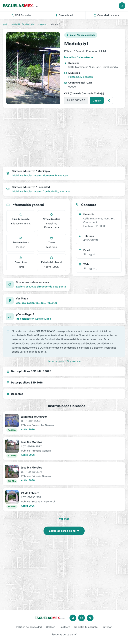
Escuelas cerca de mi (62, 530)
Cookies (50, 627)
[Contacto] (81, 618)
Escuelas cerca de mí (64, 634)
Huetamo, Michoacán (80, 76)
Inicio (5, 24)
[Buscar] (122, 5)
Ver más (64, 518)
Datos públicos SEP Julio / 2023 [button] (31, 371)
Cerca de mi (66, 15)
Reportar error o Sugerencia (64, 361)
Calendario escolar (108, 15)
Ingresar (107, 627)
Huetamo (42, 24)
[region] (64, 137)
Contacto (65, 627)
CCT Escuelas (23, 15)
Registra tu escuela (86, 627)
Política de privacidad (29, 627)
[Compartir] (109, 100)
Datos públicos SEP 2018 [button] (27, 382)
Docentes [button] (17, 393)
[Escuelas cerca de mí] (90, 618)
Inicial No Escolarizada (23, 24)
